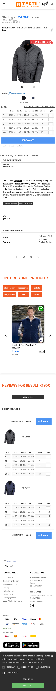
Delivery (6, 588)
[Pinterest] (31, 257)
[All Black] (24, 98)
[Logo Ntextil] (28, 4)
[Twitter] (24, 257)
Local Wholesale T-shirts (12, 601)
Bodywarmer (9, 294)
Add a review (28, 397)
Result (5, 28)
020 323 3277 (35, 592)
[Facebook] (17, 257)
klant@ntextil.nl (36, 581)
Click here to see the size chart (39, 107)
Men (23, 294)
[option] (28, 61)
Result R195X (8, 164)
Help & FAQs (8, 594)
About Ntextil (8, 578)
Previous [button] (6, 63)
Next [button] (52, 63)
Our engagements (10, 598)
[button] (43, 4)
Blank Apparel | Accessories (16, 288)
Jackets (37, 288)
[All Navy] (33, 98)
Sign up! (9, 566)
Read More (38, 662)
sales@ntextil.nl (36, 586)
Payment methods (10, 584)
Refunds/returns (9, 591)
